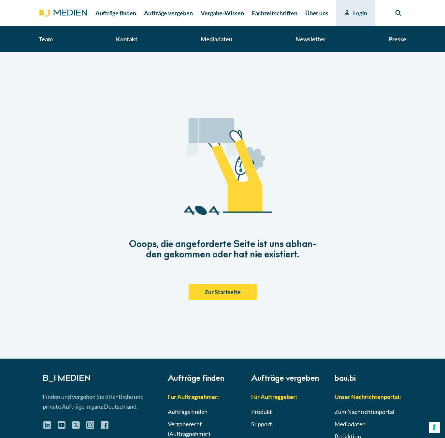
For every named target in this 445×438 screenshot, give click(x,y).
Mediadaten (350, 424)
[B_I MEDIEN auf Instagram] (90, 427)
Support (261, 424)
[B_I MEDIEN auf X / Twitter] (75, 427)
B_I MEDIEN (67, 379)
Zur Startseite (223, 291)
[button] (222, 205)
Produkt (261, 411)
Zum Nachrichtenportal (365, 411)
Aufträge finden (188, 411)
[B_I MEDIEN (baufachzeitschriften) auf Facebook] (104, 427)
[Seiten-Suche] (398, 13)
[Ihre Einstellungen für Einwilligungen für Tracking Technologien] (434, 427)
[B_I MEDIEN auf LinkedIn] (47, 427)
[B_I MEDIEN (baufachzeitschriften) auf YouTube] (61, 427)
